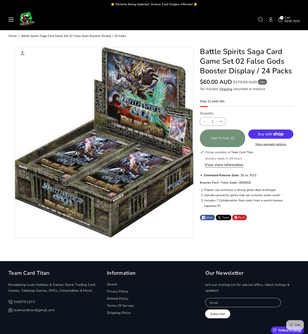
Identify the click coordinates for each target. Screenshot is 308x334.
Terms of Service (120, 305)
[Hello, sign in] (270, 19)
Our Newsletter (224, 273)
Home (12, 36)
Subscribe (217, 314)
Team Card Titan (29, 273)
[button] (12, 19)
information (121, 273)
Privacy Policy (117, 291)
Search (112, 284)
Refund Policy (117, 298)
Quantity (207, 113)
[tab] (246, 194)
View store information (224, 165)
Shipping (226, 89)
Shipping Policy (119, 313)
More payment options (270, 144)
